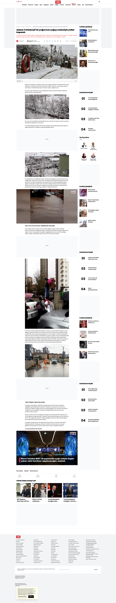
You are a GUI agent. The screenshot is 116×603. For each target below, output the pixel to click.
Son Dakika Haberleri (20, 540)
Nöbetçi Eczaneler (37, 544)
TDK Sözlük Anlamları (72, 541)
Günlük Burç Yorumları (38, 551)
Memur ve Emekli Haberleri (21, 556)
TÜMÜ (80, 139)
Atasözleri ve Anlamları (90, 540)
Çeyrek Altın (53, 549)
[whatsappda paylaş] (52, 41)
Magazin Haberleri (19, 546)
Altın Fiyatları (18, 557)
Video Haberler (71, 540)
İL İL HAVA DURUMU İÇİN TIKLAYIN (33, 428)
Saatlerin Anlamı (54, 543)
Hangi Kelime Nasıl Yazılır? (73, 554)
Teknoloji (68, 5)
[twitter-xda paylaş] (47, 41)
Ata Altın (52, 552)
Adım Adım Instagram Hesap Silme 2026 (92, 557)
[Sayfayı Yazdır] (58, 41)
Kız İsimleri (70, 562)
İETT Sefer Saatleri (89, 545)
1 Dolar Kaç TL (53, 557)
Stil (83, 5)
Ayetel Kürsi (53, 541)
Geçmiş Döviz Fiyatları (90, 552)
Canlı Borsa (36, 540)
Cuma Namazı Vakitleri (38, 543)
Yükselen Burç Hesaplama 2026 (92, 549)
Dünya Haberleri (19, 549)
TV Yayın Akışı (36, 559)
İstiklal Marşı (36, 546)
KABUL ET (31, 596)
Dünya (36, 5)
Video (79, 5)
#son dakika (19, 470)
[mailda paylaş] (55, 41)
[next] (77, 493)
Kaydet (95, 569)
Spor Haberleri (19, 548)
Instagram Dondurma (38, 560)
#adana (26, 470)
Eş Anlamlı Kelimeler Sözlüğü (74, 552)
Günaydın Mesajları (55, 546)
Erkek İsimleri (71, 560)
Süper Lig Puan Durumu (55, 562)
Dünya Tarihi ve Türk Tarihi (73, 546)
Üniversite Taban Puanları (73, 543)
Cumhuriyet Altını (54, 554)
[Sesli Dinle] (22, 81)
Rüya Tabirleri (71, 544)
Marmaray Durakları (72, 559)
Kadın (52, 5)
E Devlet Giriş (36, 549)
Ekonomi (30, 5)
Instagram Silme (37, 562)
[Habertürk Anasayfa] (58, 2)
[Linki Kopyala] (60, 41)
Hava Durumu (29, 26)
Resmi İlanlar (89, 5)
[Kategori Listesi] (99, 1)
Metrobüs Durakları (72, 557)
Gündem (24, 5)
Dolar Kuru (18, 559)
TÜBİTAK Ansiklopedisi (72, 549)
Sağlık (56, 5)
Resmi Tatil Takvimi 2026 (91, 559)
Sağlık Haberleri (19, 551)
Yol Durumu (36, 556)
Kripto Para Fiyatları (20, 562)
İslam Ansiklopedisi (72, 548)
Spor (41, 5)
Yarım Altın (53, 551)
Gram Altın (53, 548)
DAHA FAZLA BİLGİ (22, 596)
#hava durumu (34, 470)
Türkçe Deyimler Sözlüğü (91, 541)
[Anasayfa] (18, 537)
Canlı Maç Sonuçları (55, 560)
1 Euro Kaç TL (53, 559)
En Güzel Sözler (71, 556)
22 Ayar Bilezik (54, 556)
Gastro (74, 5)
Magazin (46, 5)
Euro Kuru (18, 560)
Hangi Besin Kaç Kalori (73, 551)
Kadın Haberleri (19, 552)
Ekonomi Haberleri (19, 543)
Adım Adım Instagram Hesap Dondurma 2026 (92, 554)
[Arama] (16, 1)
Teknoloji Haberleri (19, 554)
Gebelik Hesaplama (90, 547)
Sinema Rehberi (37, 557)
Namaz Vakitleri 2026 (38, 541)
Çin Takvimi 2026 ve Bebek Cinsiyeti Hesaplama (91, 544)
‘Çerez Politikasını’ (30, 593)
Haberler (18, 26)
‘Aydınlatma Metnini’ (22, 594)
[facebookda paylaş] (44, 41)
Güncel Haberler (19, 544)
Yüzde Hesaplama (90, 550)
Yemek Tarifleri (54, 540)
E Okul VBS (36, 548)
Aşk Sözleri (53, 544)
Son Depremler (36, 552)
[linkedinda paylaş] (50, 41)
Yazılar (62, 5)
